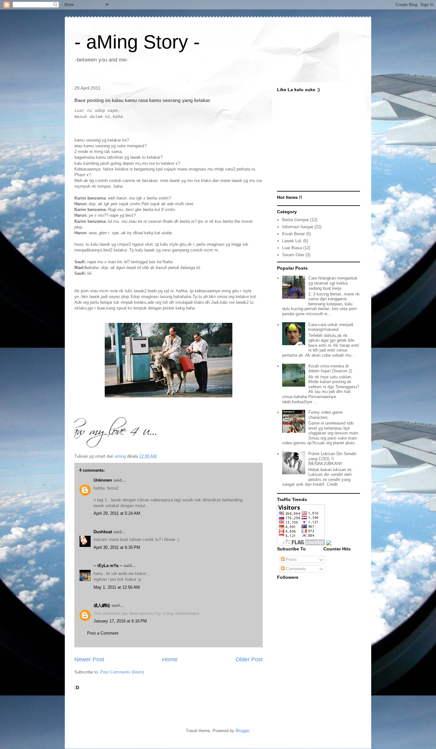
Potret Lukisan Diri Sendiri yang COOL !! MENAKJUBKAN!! (332, 458)
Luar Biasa (292, 247)
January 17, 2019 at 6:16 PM (120, 621)
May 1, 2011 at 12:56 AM (117, 587)
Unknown (103, 480)
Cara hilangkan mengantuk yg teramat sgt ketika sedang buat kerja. (332, 283)
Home (169, 659)
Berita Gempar (295, 219)
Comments (295, 568)
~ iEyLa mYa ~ (108, 565)
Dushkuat (103, 531)
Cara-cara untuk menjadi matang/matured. (330, 327)
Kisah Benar (293, 233)
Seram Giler (293, 254)
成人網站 (102, 605)
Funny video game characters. (325, 415)
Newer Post (89, 659)
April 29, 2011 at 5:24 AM (117, 513)
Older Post (249, 659)
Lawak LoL (292, 240)
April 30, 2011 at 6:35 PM (117, 547)
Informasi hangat (297, 226)
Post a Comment (102, 633)
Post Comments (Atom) (122, 672)
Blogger (242, 730)
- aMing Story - (137, 42)
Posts (291, 559)
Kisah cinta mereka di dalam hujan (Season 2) (330, 369)
